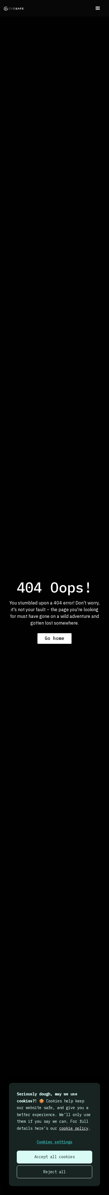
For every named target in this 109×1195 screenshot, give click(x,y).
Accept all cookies (54, 1156)
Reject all (54, 1171)
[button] (98, 8)
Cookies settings (54, 1142)
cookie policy (73, 1128)
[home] (13, 8)
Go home (54, 638)
